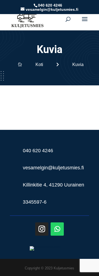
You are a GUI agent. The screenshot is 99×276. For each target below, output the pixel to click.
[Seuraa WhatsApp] (57, 229)
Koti (39, 64)
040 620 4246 (50, 5)
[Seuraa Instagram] (41, 229)
